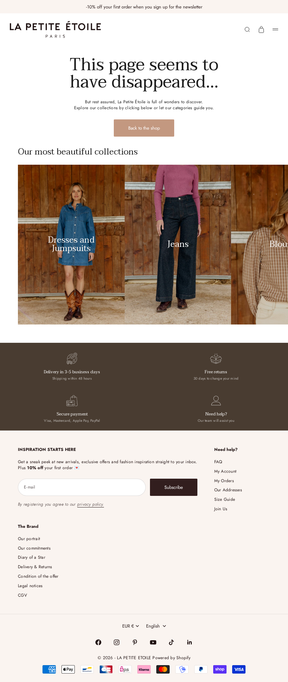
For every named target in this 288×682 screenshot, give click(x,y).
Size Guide (224, 499)
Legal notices (30, 586)
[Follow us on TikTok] (171, 642)
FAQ (218, 462)
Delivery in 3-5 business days (72, 371)
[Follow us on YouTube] (153, 642)
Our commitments (34, 548)
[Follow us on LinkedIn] (189, 642)
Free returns (216, 371)
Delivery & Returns (35, 567)
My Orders (224, 481)
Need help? (216, 414)
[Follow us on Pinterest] (134, 642)
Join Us (221, 509)
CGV (22, 595)
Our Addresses (228, 490)
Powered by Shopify (171, 658)
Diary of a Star (31, 557)
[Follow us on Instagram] (116, 642)
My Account (225, 471)
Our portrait (29, 539)
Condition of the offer (38, 576)
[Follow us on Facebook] (98, 642)
